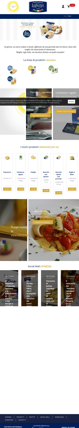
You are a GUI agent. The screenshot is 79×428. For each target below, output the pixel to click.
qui (58, 103)
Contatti (22, 420)
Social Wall (45, 417)
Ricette (32, 417)
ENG (69, 16)
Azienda (8, 417)
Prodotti (20, 417)
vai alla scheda (8, 189)
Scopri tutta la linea (65, 111)
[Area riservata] (63, 6)
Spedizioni (9, 420)
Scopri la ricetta (42, 222)
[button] (2, 29)
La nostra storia (40, 115)
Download (59, 417)
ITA (65, 16)
